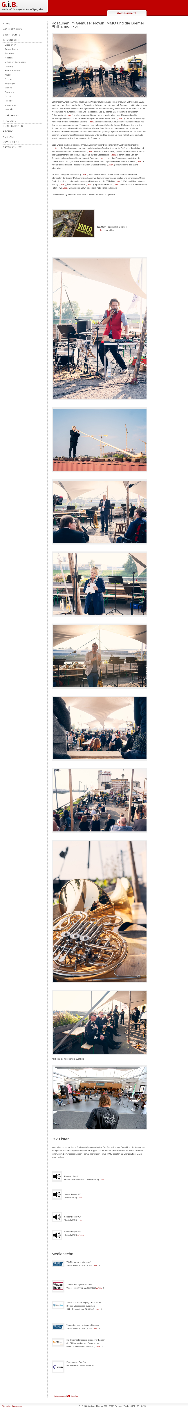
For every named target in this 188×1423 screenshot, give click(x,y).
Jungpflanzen (12, 49)
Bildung (9, 66)
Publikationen (13, 126)
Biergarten (10, 45)
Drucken (74, 1396)
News (6, 24)
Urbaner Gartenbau (15, 62)
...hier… (99, 1288)
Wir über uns (12, 29)
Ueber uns (10, 105)
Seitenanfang (60, 1396)
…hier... (102, 1180)
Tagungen (10, 83)
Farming (9, 53)
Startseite (6, 1406)
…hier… (97, 1309)
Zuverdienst (12, 142)
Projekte (9, 92)
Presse (8, 101)
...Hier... (100, 230)
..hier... (62, 184)
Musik (8, 75)
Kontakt (9, 109)
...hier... (69, 115)
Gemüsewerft (13, 40)
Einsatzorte (11, 34)
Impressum (17, 1406)
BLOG (8, 96)
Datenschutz (12, 147)
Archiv (8, 131)
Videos (8, 88)
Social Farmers (13, 70)
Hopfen (8, 58)
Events (8, 79)
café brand (11, 115)
